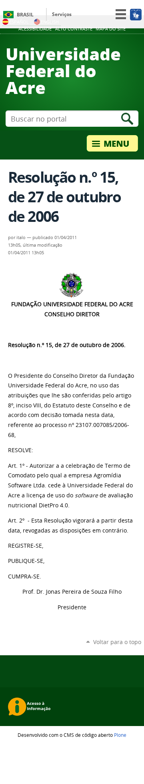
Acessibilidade (35, 29)
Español (19, 22)
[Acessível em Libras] (135, 14)
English (50, 22)
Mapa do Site (111, 29)
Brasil (25, 14)
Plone (120, 735)
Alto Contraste (73, 29)
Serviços (62, 14)
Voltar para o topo (117, 642)
